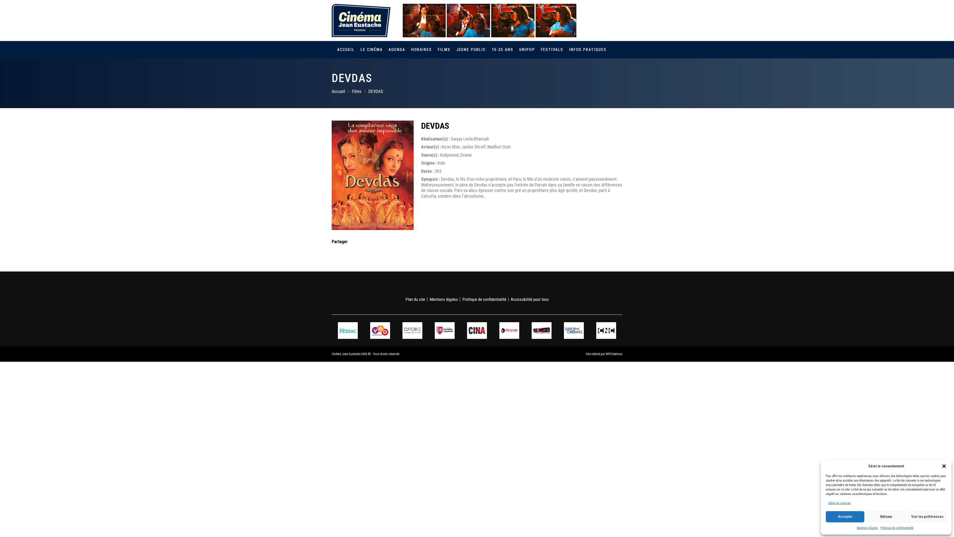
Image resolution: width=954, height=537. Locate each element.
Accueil (345, 49)
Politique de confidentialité (896, 528)
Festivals (552, 49)
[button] (944, 466)
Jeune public (471, 49)
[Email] (367, 251)
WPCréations (614, 354)
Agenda (397, 49)
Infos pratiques (587, 49)
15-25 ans (502, 49)
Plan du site (415, 299)
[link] (591, 20)
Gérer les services (839, 503)
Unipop (527, 49)
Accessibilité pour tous (530, 299)
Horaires (421, 49)
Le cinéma (371, 49)
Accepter (845, 516)
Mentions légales (867, 528)
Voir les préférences (927, 516)
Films (444, 49)
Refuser (886, 516)
